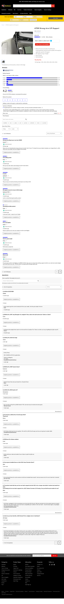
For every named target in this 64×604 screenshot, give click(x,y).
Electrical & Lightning (17, 570)
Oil (14, 9)
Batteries (10, 9)
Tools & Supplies (38, 9)
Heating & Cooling (17, 575)
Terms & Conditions (29, 568)
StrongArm (38, 32)
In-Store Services (24, 13)
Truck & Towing (47, 9)
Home (3, 24)
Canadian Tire (40, 564)
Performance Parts (17, 579)
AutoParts (4, 9)
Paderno (38, 570)
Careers (26, 579)
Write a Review (49, 37)
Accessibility (27, 577)
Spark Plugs (15, 580)
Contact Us (27, 580)
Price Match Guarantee (29, 566)
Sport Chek (39, 571)
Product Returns (28, 570)
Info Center (15, 13)
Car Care (19, 9)
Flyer (30, 13)
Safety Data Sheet (28, 573)
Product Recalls (28, 571)
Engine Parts (15, 568)
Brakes (14, 564)
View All (38, 575)
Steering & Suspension (18, 577)
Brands (3, 582)
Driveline (15, 566)
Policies (26, 564)
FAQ (26, 582)
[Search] (53, 5)
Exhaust (15, 571)
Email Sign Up (28, 584)
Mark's (38, 566)
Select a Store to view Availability (42, 44)
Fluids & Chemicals (28, 9)
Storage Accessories (6, 13)
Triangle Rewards (40, 573)
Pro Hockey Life (40, 568)
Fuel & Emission (16, 573)
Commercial (4, 580)
